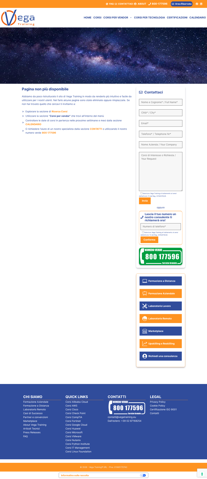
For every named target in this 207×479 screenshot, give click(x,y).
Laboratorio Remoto (34, 409)
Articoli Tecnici (31, 428)
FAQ (111, 3)
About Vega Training (34, 424)
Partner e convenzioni (35, 417)
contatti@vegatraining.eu (122, 417)
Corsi (97, 17)
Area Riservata (183, 3)
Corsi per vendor (115, 17)
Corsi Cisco (71, 409)
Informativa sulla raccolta (75, 475)
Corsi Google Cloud (76, 424)
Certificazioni (177, 17)
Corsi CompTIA (73, 417)
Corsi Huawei (73, 428)
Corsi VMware (73, 436)
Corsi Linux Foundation (78, 451)
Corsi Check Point (75, 413)
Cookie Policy (157, 405)
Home (87, 17)
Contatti (154, 413)
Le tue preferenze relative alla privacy (116, 475)
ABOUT (142, 3)
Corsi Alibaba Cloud (76, 401)
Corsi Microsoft (74, 432)
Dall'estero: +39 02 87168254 (124, 420)
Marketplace (30, 421)
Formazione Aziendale (35, 401)
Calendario (197, 17)
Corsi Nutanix (73, 440)
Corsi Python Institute (77, 444)
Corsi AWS (71, 405)
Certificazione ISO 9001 (163, 409)
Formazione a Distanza (36, 405)
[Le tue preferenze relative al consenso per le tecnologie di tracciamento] (202, 474)
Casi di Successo (33, 413)
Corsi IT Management (77, 447)
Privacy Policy (157, 401)
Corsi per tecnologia (149, 17)
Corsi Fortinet (73, 421)
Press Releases (32, 432)
